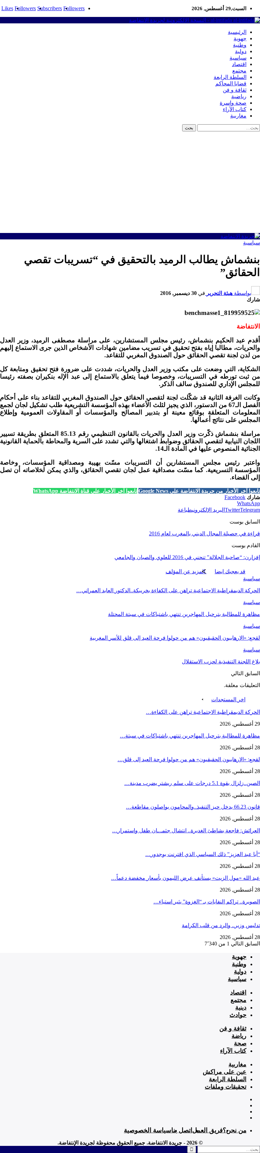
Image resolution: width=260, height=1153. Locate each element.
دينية (240, 1007)
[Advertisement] (130, 182)
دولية (240, 51)
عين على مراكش (224, 1071)
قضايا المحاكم (230, 83)
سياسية (238, 58)
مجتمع (239, 70)
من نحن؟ (234, 1130)
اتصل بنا (181, 1130)
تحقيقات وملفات (225, 1086)
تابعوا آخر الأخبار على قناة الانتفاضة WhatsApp (85, 491)
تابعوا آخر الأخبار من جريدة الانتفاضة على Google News (199, 491)
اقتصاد (239, 64)
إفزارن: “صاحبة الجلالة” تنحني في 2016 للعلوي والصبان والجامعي (187, 557)
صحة (240, 1043)
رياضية (238, 96)
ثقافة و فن (234, 90)
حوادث (238, 1014)
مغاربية (238, 116)
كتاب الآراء (234, 109)
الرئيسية (237, 32)
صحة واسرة (233, 103)
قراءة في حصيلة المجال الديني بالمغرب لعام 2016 (204, 533)
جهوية (240, 38)
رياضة (239, 1035)
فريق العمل (207, 1130)
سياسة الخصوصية (147, 1130)
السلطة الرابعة (230, 77)
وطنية (239, 45)
